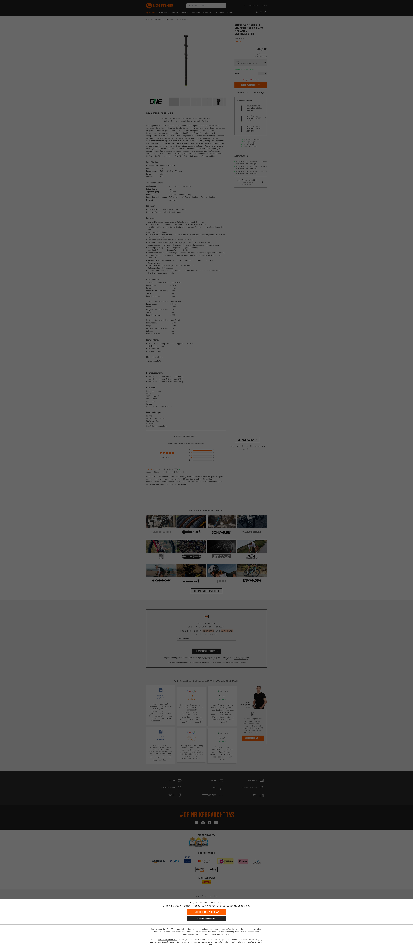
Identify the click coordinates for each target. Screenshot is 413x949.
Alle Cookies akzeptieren (205, 912)
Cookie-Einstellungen (231, 905)
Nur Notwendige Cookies (206, 918)
